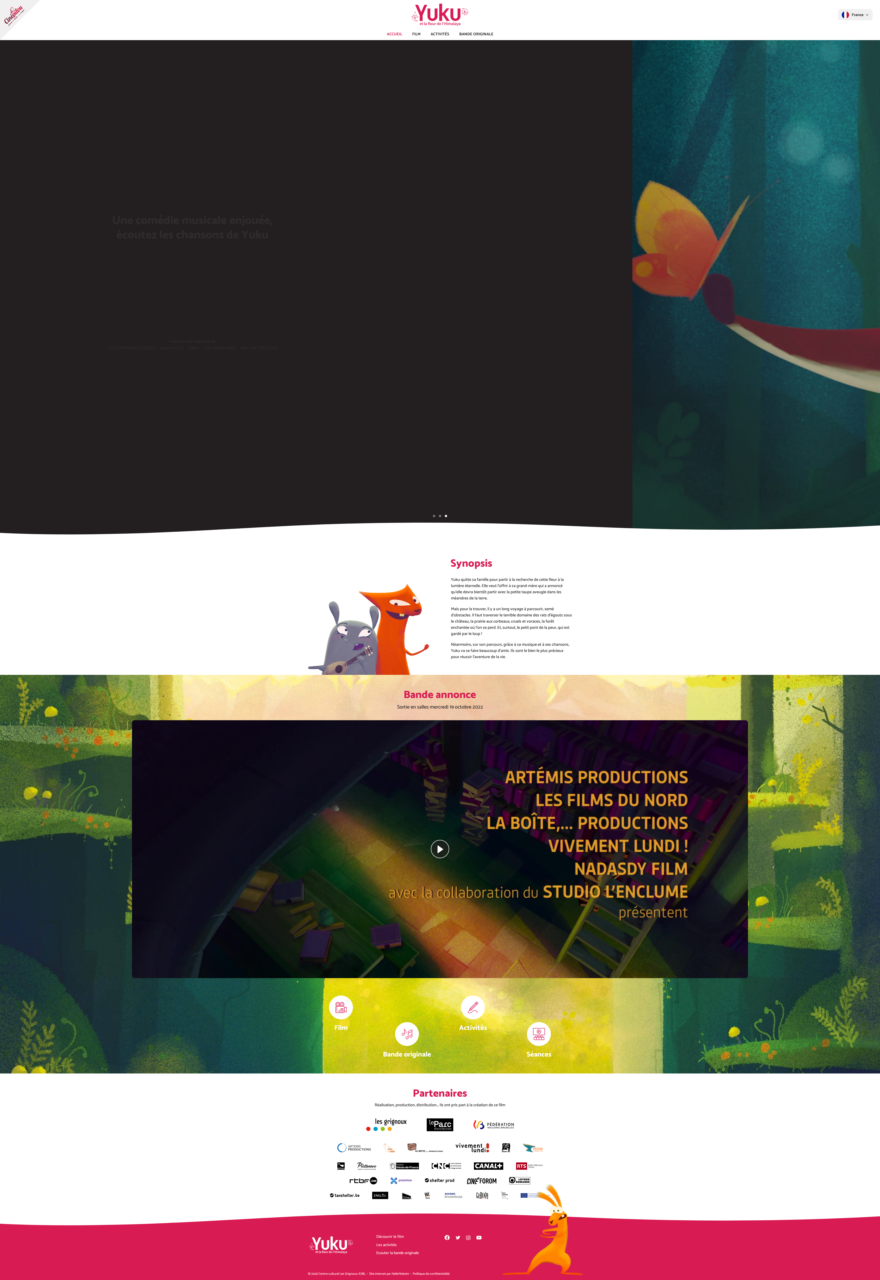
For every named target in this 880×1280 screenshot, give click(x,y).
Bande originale (476, 33)
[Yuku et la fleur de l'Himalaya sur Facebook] (447, 1237)
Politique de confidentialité (431, 1274)
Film (416, 33)
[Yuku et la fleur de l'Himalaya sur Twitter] (458, 1237)
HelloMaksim (400, 1274)
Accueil (394, 33)
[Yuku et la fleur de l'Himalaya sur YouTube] (478, 1237)
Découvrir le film (390, 1236)
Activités (440, 33)
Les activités (386, 1245)
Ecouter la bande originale (397, 1253)
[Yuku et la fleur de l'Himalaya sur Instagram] (468, 1237)
